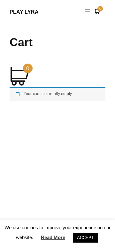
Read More (53, 237)
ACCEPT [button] (85, 237)
